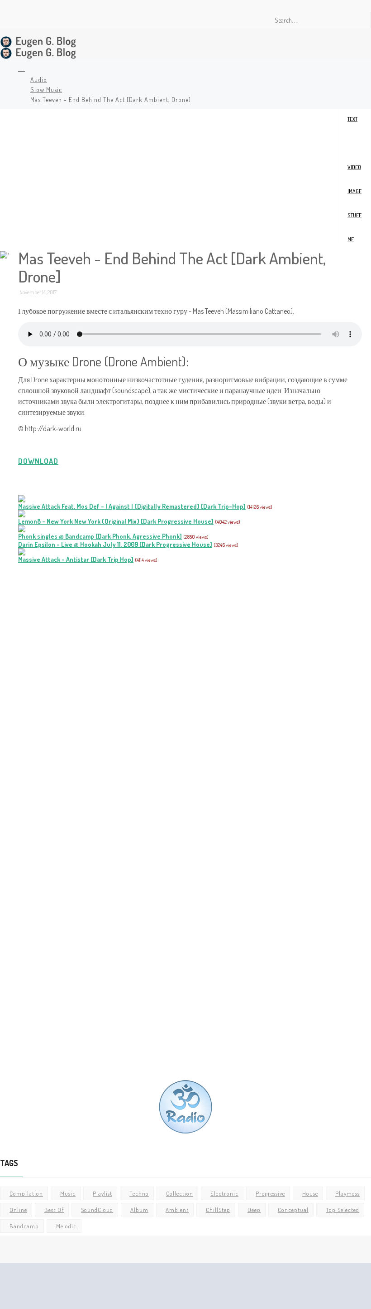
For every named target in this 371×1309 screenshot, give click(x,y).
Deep (254, 1209)
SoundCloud (97, 1209)
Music (68, 1193)
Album (139, 1209)
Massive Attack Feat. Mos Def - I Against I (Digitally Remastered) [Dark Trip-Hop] (132, 506)
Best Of (54, 1209)
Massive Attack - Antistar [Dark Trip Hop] (75, 559)
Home (20, 69)
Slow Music (46, 89)
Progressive (270, 1193)
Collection (179, 1193)
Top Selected (342, 1209)
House (310, 1193)
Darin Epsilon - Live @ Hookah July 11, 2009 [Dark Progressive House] (115, 544)
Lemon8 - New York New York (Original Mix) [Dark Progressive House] (116, 521)
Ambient (177, 1209)
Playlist (102, 1193)
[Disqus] (190, 691)
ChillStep (218, 1209)
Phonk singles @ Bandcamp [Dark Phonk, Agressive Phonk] (100, 536)
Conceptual (293, 1209)
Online (18, 1209)
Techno (139, 1193)
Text (352, 119)
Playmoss (347, 1193)
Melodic (66, 1226)
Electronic (224, 1193)
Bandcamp (24, 1226)
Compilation (26, 1193)
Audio (38, 79)
